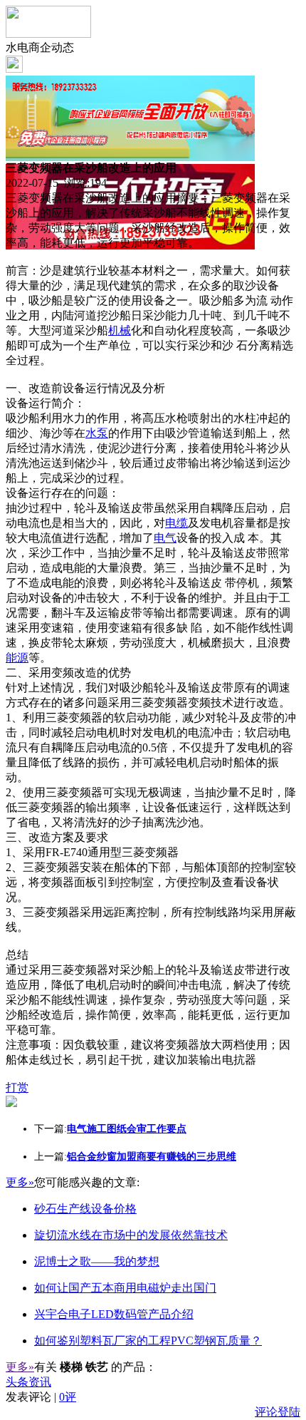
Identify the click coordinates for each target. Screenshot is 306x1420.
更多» (20, 1182)
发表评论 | (41, 1397)
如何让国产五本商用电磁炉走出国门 (125, 1288)
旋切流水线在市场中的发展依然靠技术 (131, 1235)
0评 (67, 1397)
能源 (17, 658)
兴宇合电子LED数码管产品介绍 (114, 1314)
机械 (119, 330)
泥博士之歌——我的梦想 (96, 1261)
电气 (165, 538)
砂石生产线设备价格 (85, 1209)
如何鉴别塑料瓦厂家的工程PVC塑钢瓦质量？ (148, 1340)
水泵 (96, 433)
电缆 (176, 523)
